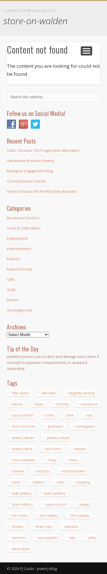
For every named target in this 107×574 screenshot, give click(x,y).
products (42, 471)
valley (92, 537)
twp (72, 537)
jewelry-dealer (23, 437)
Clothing (62, 404)
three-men (43, 526)
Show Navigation (86, 51)
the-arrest (19, 515)
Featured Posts (19, 269)
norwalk (18, 471)
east (89, 415)
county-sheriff (22, 415)
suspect (85, 504)
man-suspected (23, 460)
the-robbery (49, 515)
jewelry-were (22, 448)
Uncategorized (19, 310)
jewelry (13, 299)
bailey (39, 404)
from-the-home (23, 426)
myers (73, 460)
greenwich (56, 426)
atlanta (17, 404)
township (71, 526)
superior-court (56, 504)
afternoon (48, 393)
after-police (20, 393)
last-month (53, 448)
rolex (60, 482)
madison (79, 448)
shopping (83, 482)
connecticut (89, 404)
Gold (11, 289)
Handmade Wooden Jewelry (30, 160)
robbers (38, 482)
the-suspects (80, 515)
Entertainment (19, 248)
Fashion (13, 258)
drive (70, 415)
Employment (17, 238)
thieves (17, 526)
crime (49, 415)
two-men (19, 537)
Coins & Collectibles (24, 228)
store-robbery (22, 504)
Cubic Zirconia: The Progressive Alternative (43, 150)
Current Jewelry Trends (26, 181)
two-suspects (47, 537)
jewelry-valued (58, 437)
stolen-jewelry (55, 493)
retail (16, 482)
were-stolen (21, 548)
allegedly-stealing (81, 393)
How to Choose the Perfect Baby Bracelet (42, 191)
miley (52, 460)
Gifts (11, 279)
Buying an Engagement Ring (30, 170)
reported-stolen (74, 471)
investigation (85, 426)
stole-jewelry (22, 493)
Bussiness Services (23, 217)
